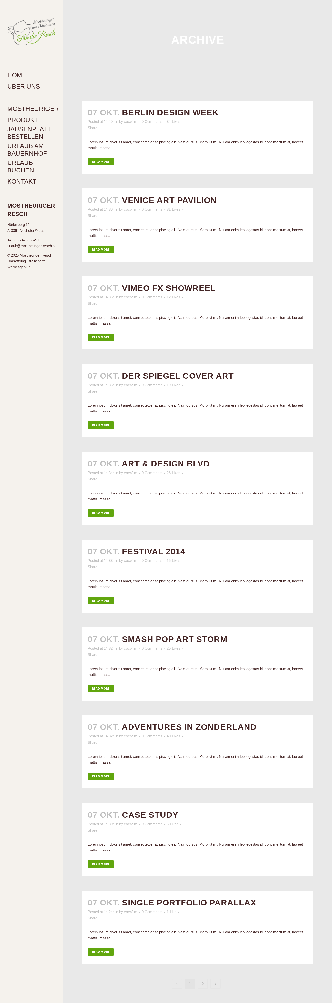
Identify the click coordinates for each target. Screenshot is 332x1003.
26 (173, 473)
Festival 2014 (153, 551)
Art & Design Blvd (166, 463)
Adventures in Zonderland (189, 727)
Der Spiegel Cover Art (178, 375)
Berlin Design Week (170, 112)
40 (173, 736)
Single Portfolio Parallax (189, 902)
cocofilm (130, 121)
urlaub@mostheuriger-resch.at (31, 246)
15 (173, 560)
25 (173, 648)
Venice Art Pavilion (169, 200)
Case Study (150, 814)
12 (173, 297)
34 (173, 121)
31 (173, 209)
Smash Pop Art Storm (174, 639)
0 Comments (152, 121)
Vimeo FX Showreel (169, 288)
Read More (101, 162)
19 (173, 385)
